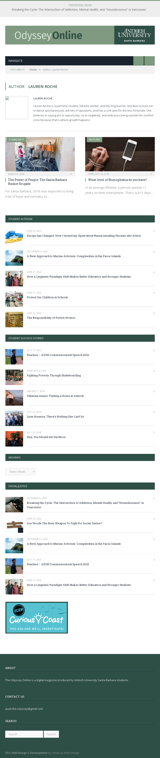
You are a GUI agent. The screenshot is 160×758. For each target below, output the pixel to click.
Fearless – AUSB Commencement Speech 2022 (58, 355)
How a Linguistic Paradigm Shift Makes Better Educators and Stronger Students (79, 276)
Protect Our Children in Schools (47, 297)
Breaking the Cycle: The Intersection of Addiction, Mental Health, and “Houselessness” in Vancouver (79, 9)
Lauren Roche (42, 98)
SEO (7, 753)
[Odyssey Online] (80, 34)
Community (16, 139)
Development (38, 753)
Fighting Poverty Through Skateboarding (54, 375)
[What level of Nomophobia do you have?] (120, 155)
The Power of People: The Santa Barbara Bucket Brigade (37, 181)
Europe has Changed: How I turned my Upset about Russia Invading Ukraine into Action (84, 235)
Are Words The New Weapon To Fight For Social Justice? (64, 523)
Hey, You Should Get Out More (46, 437)
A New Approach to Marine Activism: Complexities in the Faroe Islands (74, 256)
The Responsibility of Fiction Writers (51, 318)
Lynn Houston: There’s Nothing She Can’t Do (55, 416)
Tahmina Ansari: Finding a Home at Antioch (55, 396)
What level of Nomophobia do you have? (117, 180)
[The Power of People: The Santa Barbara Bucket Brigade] (40, 155)
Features (94, 139)
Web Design (19, 753)
